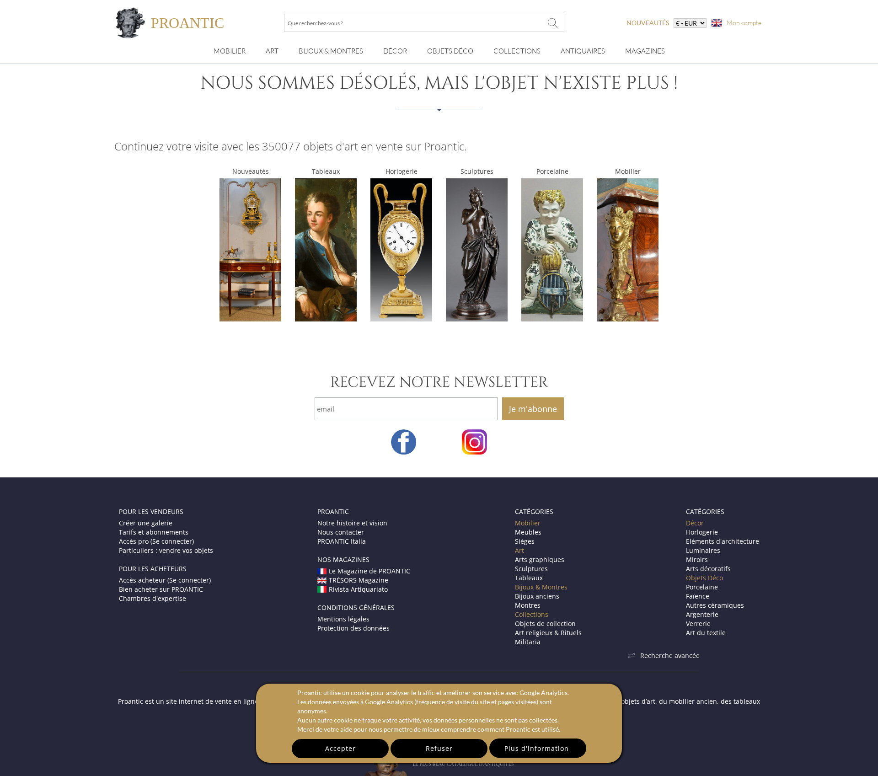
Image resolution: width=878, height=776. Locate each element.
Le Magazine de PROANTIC (369, 571)
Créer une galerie (145, 523)
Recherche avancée (670, 655)
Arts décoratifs (708, 568)
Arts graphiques (539, 559)
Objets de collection (545, 623)
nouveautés (647, 23)
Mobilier (230, 51)
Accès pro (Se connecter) (156, 541)
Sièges (525, 541)
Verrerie (698, 623)
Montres (528, 605)
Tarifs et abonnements (153, 532)
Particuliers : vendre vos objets (166, 550)
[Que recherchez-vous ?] (553, 23)
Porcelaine (552, 171)
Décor (395, 51)
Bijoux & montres (331, 51)
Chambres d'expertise (152, 598)
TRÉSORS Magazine (358, 580)
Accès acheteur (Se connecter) (165, 580)
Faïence (697, 596)
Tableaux (326, 171)
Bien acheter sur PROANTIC (161, 589)
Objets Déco (450, 51)
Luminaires (703, 550)
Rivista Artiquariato (358, 589)
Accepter (340, 748)
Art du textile (706, 632)
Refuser (439, 748)
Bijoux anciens (537, 596)
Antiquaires (583, 51)
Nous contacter (340, 532)
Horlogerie (401, 171)
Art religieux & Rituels (548, 632)
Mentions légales (343, 619)
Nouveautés (250, 171)
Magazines (645, 51)
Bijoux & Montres (541, 587)
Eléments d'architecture (722, 541)
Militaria (528, 641)
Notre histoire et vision (352, 523)
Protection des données (353, 628)
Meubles (528, 532)
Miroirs (697, 559)
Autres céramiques (715, 605)
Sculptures (476, 171)
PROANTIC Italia (341, 541)
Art (272, 51)
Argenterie (702, 614)
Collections (517, 51)
